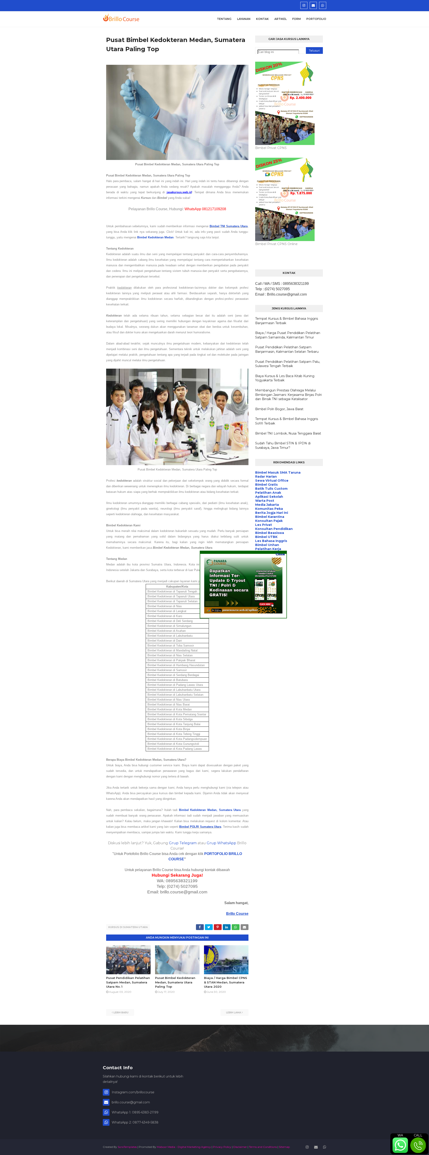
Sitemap (284, 1147)
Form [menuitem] (296, 19)
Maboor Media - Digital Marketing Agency (184, 1147)
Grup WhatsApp (221, 843)
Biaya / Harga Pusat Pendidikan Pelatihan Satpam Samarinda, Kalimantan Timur (287, 335)
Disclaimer (240, 1147)
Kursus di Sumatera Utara (128, 927)
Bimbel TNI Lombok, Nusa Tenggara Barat (288, 433)
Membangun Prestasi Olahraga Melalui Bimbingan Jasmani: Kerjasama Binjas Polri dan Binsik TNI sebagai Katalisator (288, 394)
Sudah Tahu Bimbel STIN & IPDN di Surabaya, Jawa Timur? (283, 445)
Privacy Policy (222, 1147)
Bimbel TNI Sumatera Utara (229, 226)
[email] (313, 5)
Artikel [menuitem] (280, 19)
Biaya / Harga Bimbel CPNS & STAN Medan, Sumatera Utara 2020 (225, 982)
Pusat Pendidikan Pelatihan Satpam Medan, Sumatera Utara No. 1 (128, 982)
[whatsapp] (322, 5)
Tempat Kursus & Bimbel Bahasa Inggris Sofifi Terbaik (286, 421)
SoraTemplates (127, 1147)
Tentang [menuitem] (224, 19)
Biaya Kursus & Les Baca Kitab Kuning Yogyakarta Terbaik (284, 378)
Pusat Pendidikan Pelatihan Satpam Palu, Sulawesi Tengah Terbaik (287, 364)
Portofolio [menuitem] (316, 19)
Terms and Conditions (263, 1147)
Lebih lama (233, 1012)
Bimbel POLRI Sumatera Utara (200, 826)
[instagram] (303, 5)
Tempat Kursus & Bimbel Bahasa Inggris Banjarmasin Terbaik (286, 321)
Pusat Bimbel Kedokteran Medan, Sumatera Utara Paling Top (175, 982)
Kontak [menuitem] (262, 19)
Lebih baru (121, 1012)
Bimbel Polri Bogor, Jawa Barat (279, 409)
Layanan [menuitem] (243, 19)
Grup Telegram (183, 843)
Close (280, 554)
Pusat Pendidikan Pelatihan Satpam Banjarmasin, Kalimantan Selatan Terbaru (287, 349)
